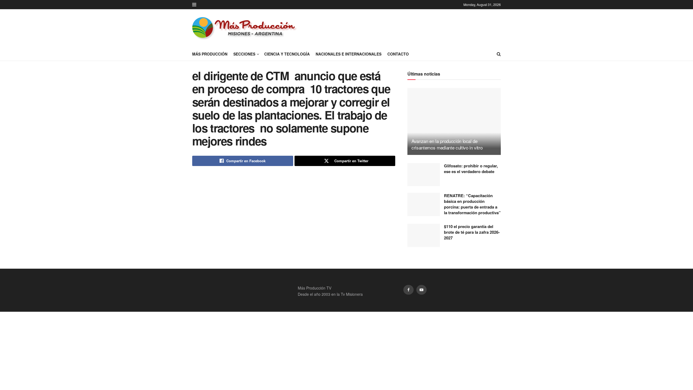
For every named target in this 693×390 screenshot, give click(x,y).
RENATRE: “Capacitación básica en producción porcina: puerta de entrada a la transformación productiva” (472, 204)
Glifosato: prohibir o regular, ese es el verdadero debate (471, 168)
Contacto (398, 54)
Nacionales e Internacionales (348, 54)
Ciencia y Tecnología (287, 54)
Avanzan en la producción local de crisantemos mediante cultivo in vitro (446, 144)
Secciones (244, 54)
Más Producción (209, 54)
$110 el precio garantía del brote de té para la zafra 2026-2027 (472, 232)
